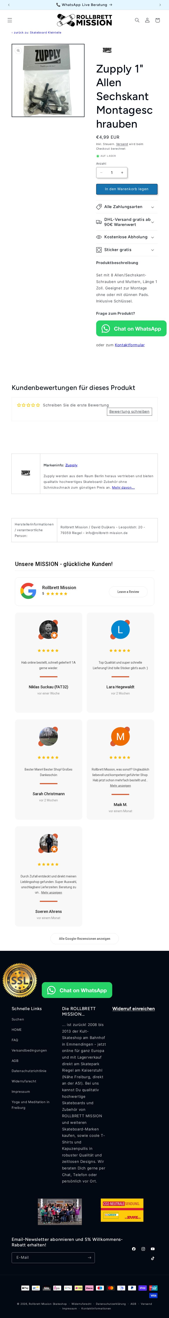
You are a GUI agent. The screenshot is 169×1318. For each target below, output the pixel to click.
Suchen (18, 1019)
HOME (17, 1030)
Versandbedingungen (29, 1050)
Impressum (21, 1092)
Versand (122, 144)
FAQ (15, 1040)
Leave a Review (128, 592)
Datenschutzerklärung (111, 1303)
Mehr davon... (123, 488)
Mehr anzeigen (120, 785)
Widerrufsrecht (24, 1081)
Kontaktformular (130, 345)
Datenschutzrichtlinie (29, 1071)
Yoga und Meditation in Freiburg (31, 1105)
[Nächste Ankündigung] (160, 5)
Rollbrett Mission (59, 587)
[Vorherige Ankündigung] (9, 5)
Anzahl (101, 163)
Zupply (71, 465)
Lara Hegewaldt (120, 687)
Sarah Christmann (49, 793)
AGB (15, 1061)
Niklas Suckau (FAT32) (48, 687)
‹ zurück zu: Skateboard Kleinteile (36, 32)
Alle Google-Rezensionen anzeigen (84, 938)
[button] (10, 20)
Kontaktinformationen (96, 1308)
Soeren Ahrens (48, 911)
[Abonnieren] (89, 1257)
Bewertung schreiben (129, 411)
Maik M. (120, 804)
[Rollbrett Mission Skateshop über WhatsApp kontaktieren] (131, 335)
